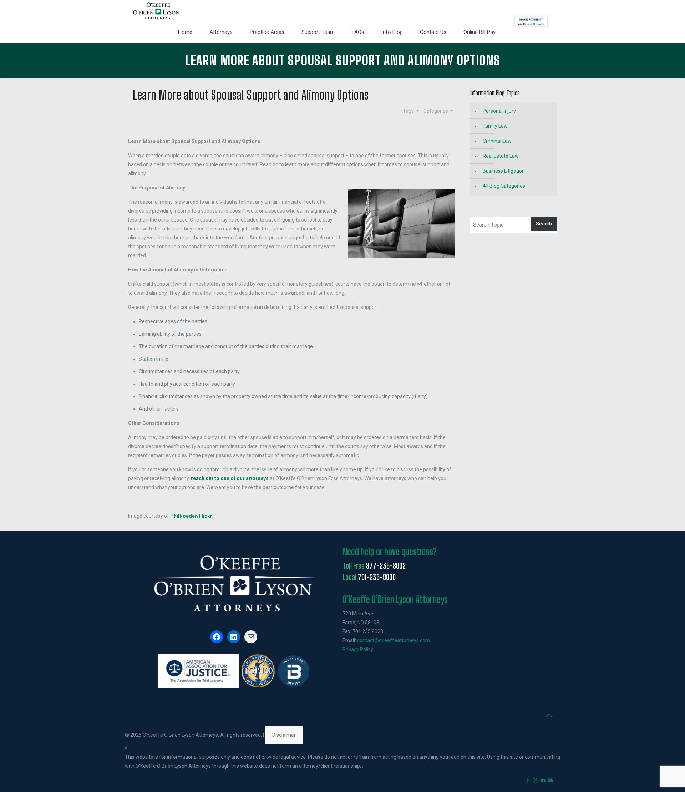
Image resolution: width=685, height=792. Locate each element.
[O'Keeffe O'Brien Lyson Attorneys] (156, 10)
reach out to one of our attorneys (230, 478)
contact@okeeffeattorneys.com (393, 640)
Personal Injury (499, 111)
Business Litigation (504, 171)
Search (544, 224)
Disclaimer (284, 735)
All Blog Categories (504, 186)
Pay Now (531, 21)
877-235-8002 (386, 565)
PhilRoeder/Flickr (191, 516)
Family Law (495, 126)
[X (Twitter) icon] (535, 780)
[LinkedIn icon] (543, 780)
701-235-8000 (377, 577)
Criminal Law (497, 141)
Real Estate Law (501, 156)
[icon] (550, 780)
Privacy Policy (357, 649)
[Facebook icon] (528, 780)
